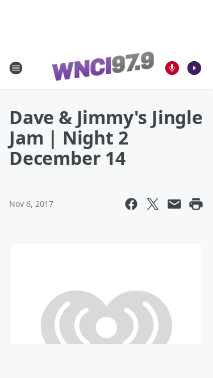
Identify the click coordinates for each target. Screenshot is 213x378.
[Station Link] (103, 68)
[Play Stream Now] (194, 68)
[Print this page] (196, 204)
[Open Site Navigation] (16, 68)
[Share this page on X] (153, 204)
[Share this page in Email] (174, 204)
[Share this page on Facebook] (131, 204)
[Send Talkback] (172, 68)
